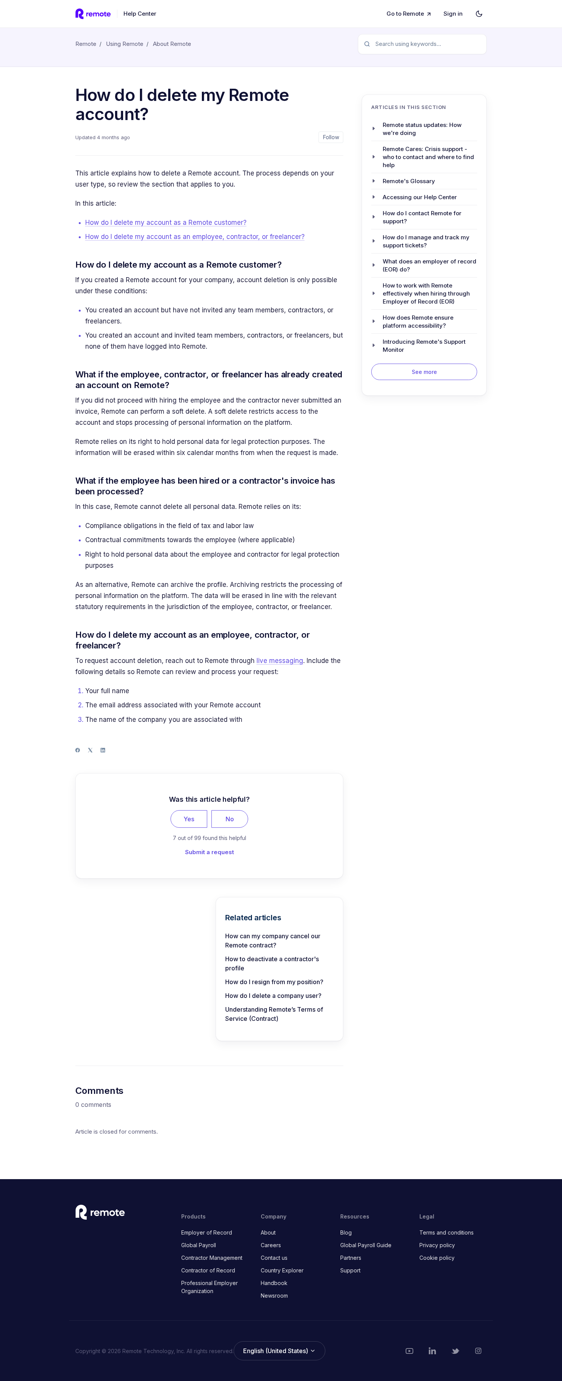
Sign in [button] (453, 13)
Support (350, 1270)
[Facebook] (77, 750)
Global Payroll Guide (365, 1245)
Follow (331, 137)
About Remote (172, 43)
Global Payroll (198, 1245)
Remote (85, 43)
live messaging (280, 661)
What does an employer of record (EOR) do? (429, 265)
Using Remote (124, 43)
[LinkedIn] (103, 750)
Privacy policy (437, 1245)
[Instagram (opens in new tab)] (478, 1350)
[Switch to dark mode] (479, 13)
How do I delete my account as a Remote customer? (166, 222)
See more (424, 371)
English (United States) (276, 1351)
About (268, 1232)
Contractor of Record (208, 1270)
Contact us (274, 1257)
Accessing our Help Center (420, 196)
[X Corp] (90, 750)
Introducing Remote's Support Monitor (424, 345)
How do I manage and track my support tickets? (426, 241)
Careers (271, 1245)
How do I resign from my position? (274, 982)
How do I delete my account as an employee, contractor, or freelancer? (195, 236)
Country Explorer (282, 1270)
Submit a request (209, 852)
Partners (350, 1257)
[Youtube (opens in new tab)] (409, 1350)
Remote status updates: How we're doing (422, 128)
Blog (346, 1232)
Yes (189, 819)
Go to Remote (405, 13)
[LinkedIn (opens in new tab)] (432, 1350)
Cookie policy (437, 1257)
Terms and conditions (446, 1232)
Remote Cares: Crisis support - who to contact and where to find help (428, 156)
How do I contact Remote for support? (422, 216)
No (230, 819)
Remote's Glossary (409, 180)
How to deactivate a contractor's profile (272, 963)
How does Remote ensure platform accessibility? (418, 321)
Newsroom (274, 1295)
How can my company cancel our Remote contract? (272, 940)
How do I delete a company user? (273, 995)
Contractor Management (211, 1257)
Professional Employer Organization (209, 1287)
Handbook (274, 1283)
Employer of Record (206, 1232)
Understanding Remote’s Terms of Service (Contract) (274, 1014)
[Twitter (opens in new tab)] (455, 1350)
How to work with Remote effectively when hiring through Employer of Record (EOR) (426, 293)
